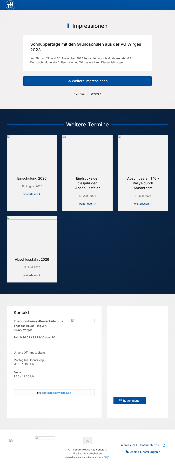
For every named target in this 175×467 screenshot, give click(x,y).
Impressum (127, 445)
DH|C (106, 457)
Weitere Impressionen (90, 81)
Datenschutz (148, 445)
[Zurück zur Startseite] (10, 5)
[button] (168, 5)
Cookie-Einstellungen (144, 452)
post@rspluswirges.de (56, 392)
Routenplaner (131, 400)
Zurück (80, 94)
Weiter (95, 94)
